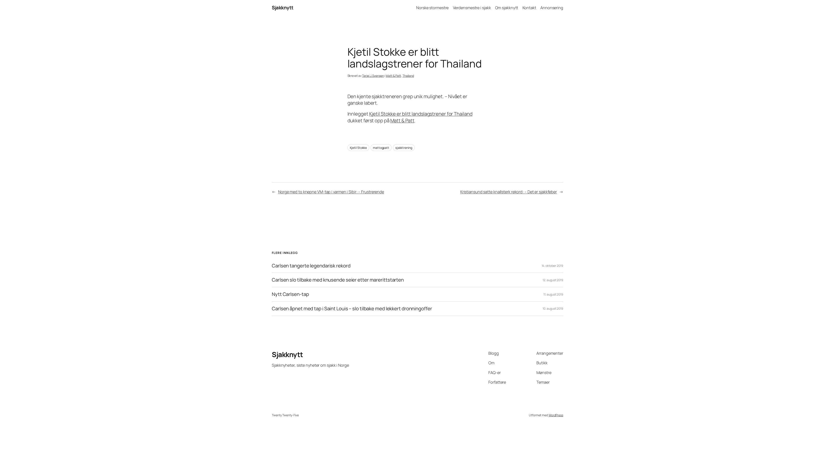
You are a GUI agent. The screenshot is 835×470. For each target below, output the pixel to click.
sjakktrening (403, 148)
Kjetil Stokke (358, 148)
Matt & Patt (393, 76)
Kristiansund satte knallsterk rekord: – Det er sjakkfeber (508, 191)
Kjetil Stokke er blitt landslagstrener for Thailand (421, 114)
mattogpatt (381, 148)
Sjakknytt (283, 7)
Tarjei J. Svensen (373, 76)
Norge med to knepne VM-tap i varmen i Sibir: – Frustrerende (331, 191)
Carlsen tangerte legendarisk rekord (311, 266)
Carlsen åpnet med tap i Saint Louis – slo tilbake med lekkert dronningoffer (352, 308)
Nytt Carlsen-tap (290, 294)
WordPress (556, 415)
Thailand (408, 76)
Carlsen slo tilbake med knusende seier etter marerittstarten (338, 280)
